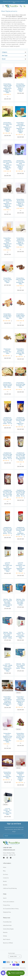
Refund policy (23, 967)
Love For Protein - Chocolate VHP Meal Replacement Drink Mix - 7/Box (7, 567)
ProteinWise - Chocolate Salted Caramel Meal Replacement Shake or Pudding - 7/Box (20, 127)
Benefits (5, 885)
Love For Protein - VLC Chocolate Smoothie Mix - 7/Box (20, 635)
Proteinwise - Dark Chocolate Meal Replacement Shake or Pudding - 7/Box (20, 165)
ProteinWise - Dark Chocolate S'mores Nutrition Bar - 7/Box (20, 281)
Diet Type (4, 55)
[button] (3, 6)
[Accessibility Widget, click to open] (3, 973)
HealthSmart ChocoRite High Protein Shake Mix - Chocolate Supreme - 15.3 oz (7, 494)
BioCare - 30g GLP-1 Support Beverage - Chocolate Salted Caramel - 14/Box (7, 603)
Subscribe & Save (7, 925)
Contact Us (6, 878)
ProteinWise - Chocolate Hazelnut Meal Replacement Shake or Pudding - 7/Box (20, 701)
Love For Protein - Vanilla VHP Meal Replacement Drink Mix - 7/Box (7, 667)
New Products (6, 939)
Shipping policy (22, 970)
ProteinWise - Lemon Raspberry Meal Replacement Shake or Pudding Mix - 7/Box (7, 738)
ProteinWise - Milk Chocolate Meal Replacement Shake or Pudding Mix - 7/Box (7, 204)
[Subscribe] (23, 836)
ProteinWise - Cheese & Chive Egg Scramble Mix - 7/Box (7, 385)
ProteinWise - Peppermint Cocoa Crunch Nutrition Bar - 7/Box (20, 736)
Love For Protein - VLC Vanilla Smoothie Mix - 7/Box (7, 811)
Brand (3, 59)
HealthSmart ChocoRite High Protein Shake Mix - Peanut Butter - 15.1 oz (7, 530)
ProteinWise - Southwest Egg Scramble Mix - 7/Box (20, 385)
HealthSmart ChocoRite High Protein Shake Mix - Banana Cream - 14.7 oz (7, 420)
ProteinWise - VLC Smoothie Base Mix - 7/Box (7, 280)
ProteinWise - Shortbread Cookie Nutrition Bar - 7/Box (7, 775)
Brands (5, 881)
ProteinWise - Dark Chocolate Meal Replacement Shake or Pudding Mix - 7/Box (7, 165)
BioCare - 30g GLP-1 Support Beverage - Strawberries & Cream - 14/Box (7, 635)
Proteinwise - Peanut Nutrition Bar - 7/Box (7, 351)
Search (5, 898)
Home (4, 867)
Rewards (5, 932)
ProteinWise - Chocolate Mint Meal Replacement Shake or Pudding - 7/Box (7, 127)
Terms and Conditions (8, 901)
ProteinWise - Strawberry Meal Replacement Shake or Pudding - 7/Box (20, 776)
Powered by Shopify (15, 967)
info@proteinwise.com (9, 849)
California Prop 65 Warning (10, 888)
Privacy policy (7, 970)
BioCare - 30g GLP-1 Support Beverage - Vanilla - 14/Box (20, 666)
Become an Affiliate (8, 943)
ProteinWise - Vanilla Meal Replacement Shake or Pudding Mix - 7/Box (20, 241)
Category (4, 52)
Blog (4, 871)
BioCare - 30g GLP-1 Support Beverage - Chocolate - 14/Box (20, 602)
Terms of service (14, 970)
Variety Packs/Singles (8, 929)
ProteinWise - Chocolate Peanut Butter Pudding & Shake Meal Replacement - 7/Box (7, 701)
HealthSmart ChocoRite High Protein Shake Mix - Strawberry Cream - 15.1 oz (20, 531)
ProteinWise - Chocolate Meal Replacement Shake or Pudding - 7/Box (20, 87)
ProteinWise (8, 967)
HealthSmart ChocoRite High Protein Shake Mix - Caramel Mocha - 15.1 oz (7, 455)
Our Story (5, 874)
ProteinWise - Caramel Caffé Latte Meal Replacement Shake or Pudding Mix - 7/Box (7, 88)
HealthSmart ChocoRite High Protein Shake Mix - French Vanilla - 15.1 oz (20, 493)
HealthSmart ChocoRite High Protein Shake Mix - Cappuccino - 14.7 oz (20, 421)
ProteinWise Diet (7, 922)
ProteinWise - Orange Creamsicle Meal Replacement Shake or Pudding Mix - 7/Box (7, 243)
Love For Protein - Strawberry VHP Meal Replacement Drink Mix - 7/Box (20, 567)
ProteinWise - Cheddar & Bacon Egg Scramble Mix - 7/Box (20, 351)
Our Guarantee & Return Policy (11, 908)
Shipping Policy (7, 912)
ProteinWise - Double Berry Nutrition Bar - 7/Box (7, 316)
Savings (5, 936)
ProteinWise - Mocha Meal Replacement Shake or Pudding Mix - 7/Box (20, 203)
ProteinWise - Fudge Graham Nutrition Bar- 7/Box (20, 316)
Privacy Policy (6, 905)
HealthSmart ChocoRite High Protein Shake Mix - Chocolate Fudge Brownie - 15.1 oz (20, 456)
